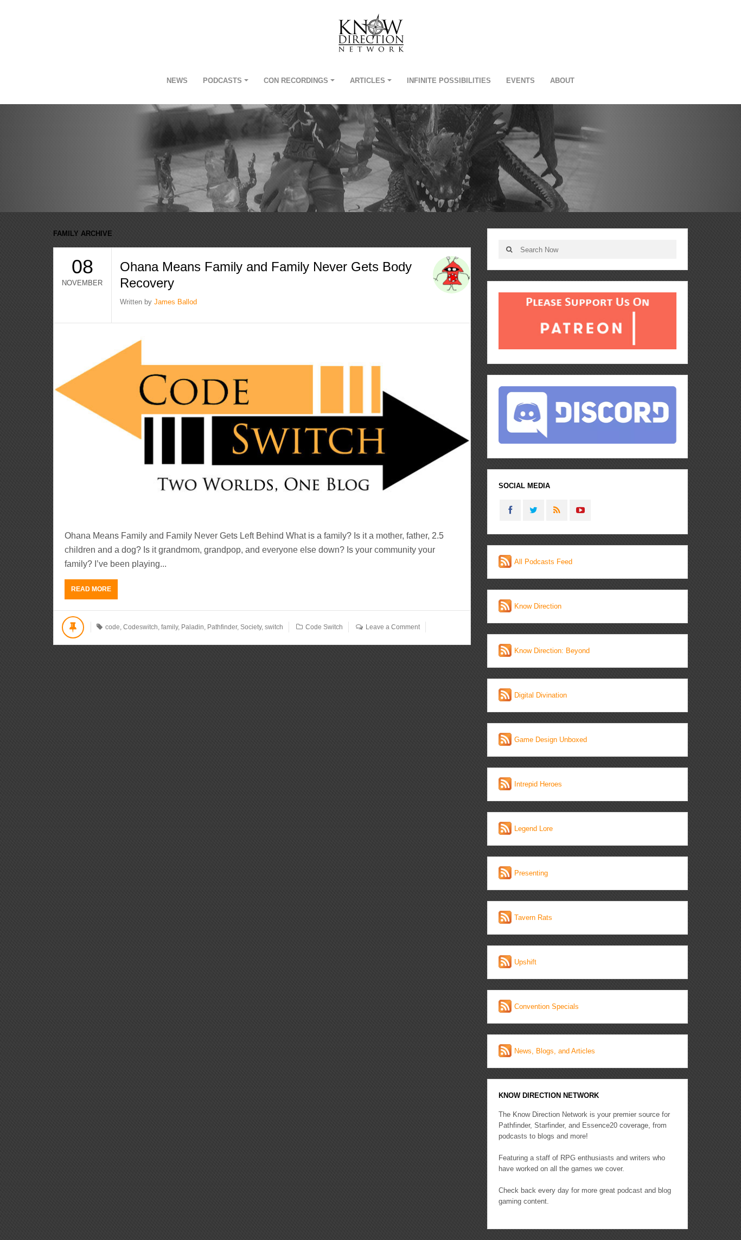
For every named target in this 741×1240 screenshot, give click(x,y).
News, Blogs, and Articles (554, 1051)
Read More (91, 589)
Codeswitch (140, 627)
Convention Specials (546, 1006)
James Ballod (175, 302)
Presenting (531, 873)
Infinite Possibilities (449, 80)
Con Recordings (296, 80)
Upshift (525, 962)
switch (274, 627)
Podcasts (222, 80)
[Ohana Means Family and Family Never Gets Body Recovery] (262, 420)
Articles (367, 80)
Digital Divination (540, 695)
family (169, 627)
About (562, 80)
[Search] (509, 249)
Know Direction (537, 606)
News (177, 80)
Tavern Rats (533, 917)
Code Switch (324, 627)
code (112, 627)
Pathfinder (222, 627)
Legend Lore (533, 828)
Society (250, 627)
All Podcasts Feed (543, 562)
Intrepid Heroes (538, 784)
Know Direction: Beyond (552, 651)
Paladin (192, 627)
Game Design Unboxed (550, 740)
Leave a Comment (393, 627)
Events (520, 80)
